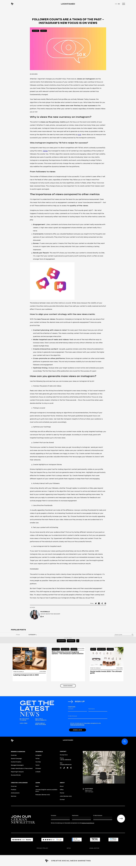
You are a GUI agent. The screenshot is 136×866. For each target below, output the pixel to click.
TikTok (45, 151)
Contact (62, 799)
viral (79, 135)
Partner (62, 793)
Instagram (38, 755)
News (37, 786)
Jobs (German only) (66, 796)
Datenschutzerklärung (77, 724)
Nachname (91, 708)
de (116, 4)
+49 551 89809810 (65, 759)
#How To (93, 649)
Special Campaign (16, 758)
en (119, 4)
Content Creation (16, 761)
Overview (14, 755)
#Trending (43, 30)
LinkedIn (38, 771)
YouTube (38, 761)
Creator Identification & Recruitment (22, 768)
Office (61, 789)
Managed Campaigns (17, 765)
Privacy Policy (42, 848)
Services (13, 796)
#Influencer (56, 649)
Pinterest (38, 768)
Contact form (64, 754)
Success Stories (16, 775)
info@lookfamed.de (66, 764)
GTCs (69, 848)
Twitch (37, 765)
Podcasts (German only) (42, 794)
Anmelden (77, 730)
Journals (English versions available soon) (46, 790)
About (62, 786)
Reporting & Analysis (17, 771)
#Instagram (35, 30)
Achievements (15, 793)
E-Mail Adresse (72, 716)
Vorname (70, 708)
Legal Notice (94, 848)
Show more (68, 685)
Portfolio (13, 789)
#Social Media (65, 649)
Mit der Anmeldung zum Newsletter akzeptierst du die (85, 724)
